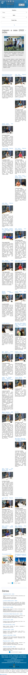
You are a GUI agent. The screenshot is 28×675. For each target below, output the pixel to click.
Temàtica (14, 10)
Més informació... (3, 674)
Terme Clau (14, 20)
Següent (19, 583)
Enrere (9, 583)
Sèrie (14, 15)
